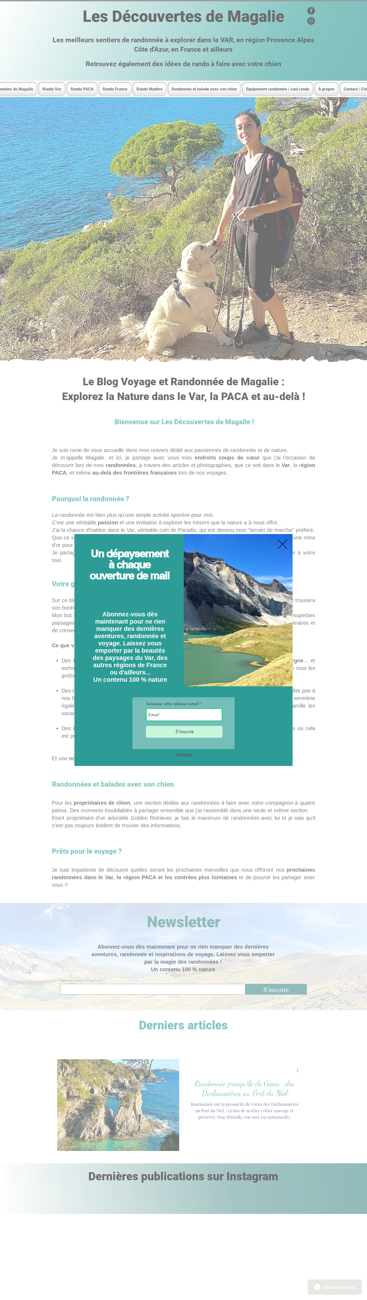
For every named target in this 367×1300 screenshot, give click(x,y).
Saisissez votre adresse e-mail (172, 704)
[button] (282, 544)
